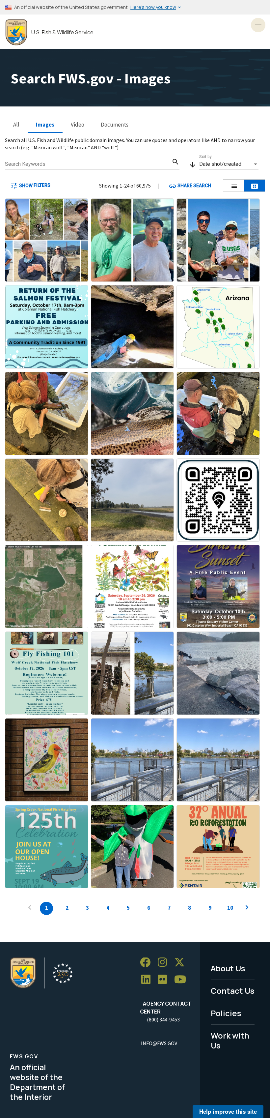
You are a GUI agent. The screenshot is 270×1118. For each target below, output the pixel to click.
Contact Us (233, 990)
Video (77, 124)
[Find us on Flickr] (165, 980)
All (16, 124)
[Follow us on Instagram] (165, 962)
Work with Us (230, 1040)
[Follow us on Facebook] (147, 962)
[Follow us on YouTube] (182, 980)
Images (45, 124)
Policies (226, 1013)
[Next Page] (247, 908)
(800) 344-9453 (163, 1019)
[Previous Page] (29, 908)
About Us (228, 968)
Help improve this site (228, 1111)
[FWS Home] (16, 32)
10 (230, 907)
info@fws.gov (159, 1043)
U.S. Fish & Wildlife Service (62, 32)
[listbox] (228, 164)
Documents (114, 124)
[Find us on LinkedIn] (148, 980)
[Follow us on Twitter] (181, 962)
